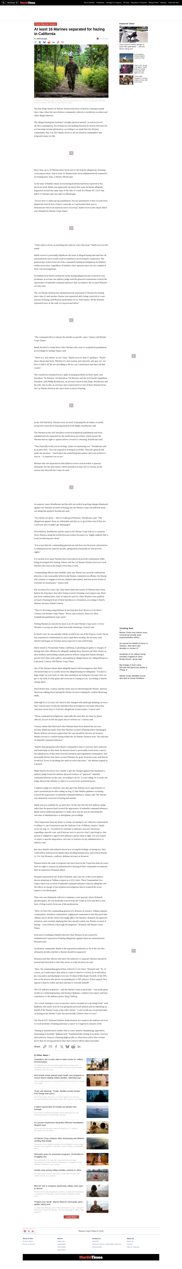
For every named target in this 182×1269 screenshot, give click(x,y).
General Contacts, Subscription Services (106, 1244)
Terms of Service (29, 1244)
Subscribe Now (173, 2)
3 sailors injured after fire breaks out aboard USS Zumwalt (55, 1108)
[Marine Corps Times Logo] (27, 3)
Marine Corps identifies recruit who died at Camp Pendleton (132, 677)
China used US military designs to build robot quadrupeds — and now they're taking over (132, 47)
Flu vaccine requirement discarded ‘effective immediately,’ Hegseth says (59, 1124)
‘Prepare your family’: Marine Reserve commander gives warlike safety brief (58, 1203)
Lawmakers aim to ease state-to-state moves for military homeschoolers (58, 1060)
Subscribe (61, 1241)
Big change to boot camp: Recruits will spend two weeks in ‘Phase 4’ (133, 667)
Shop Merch (61, 1250)
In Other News (41, 1055)
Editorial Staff (97, 1247)
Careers (130, 1244)
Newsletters (61, 1244)
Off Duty (126, 2)
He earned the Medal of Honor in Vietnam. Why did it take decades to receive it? (133, 645)
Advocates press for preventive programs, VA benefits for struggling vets (59, 1155)
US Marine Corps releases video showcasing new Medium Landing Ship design (59, 1139)
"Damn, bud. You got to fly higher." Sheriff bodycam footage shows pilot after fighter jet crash (140, 69)
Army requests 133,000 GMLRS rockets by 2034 (139, 56)
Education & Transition (139, 2)
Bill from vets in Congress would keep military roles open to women (58, 1187)
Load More (71, 1217)
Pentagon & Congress (114, 2)
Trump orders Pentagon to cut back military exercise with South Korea (141, 79)
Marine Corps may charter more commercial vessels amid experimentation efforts (133, 634)
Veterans (163, 2)
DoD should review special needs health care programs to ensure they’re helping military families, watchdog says (59, 1076)
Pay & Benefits (89, 2)
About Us (130, 1241)
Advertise (95, 1241)
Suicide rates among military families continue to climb (57, 1170)
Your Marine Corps (45, 24)
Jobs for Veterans (133, 1247)
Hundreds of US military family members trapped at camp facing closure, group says (132, 656)
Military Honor (153, 2)
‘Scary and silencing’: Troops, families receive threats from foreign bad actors (57, 1092)
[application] (133, 35)
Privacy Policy (28, 1241)
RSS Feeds (61, 1247)
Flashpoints (100, 2)
